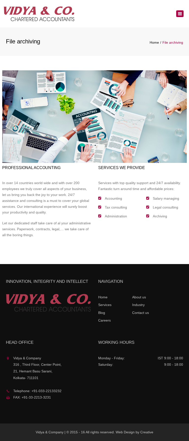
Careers (104, 320)
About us (139, 297)
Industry (138, 305)
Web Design (125, 432)
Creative (146, 432)
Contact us (140, 313)
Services (104, 305)
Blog (101, 313)
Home (154, 42)
